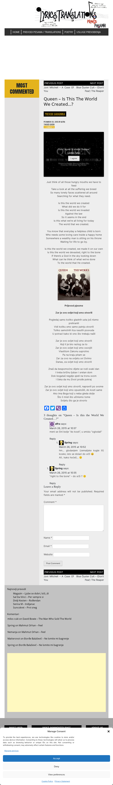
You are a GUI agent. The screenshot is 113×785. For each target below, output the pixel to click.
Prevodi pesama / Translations (42, 32)
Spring (68, 442)
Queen (52, 124)
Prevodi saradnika (55, 114)
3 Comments (49, 127)
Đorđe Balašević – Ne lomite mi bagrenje (46, 638)
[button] (108, 731)
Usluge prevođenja (89, 32)
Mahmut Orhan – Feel (31, 625)
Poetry (68, 32)
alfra (63, 122)
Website (48, 554)
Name (48, 537)
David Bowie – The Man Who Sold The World (47, 618)
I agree (73, 158)
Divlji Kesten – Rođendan (26, 600)
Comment (50, 501)
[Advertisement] (56, 57)
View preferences (56, 774)
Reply (53, 438)
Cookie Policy (47, 781)
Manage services (11, 751)
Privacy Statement (62, 781)
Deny (56, 766)
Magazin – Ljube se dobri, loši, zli (31, 593)
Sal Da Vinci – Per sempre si (28, 597)
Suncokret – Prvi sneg (25, 607)
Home (16, 32)
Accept (56, 758)
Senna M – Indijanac (24, 604)
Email (48, 546)
